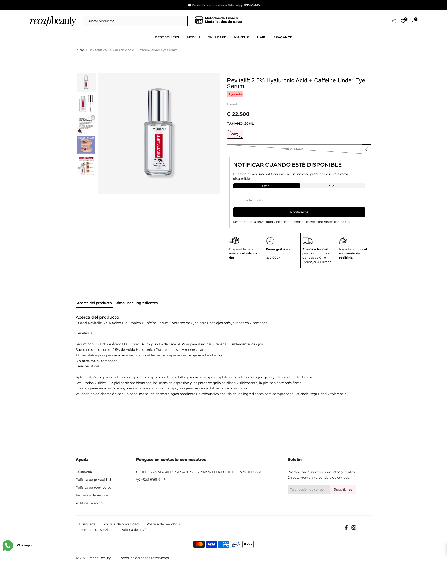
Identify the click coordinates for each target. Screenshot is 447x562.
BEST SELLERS (167, 37)
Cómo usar (124, 303)
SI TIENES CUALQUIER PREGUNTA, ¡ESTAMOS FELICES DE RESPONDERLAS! (198, 472)
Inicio (80, 49)
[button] (86, 82)
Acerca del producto (94, 303)
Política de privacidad (93, 480)
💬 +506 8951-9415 (151, 480)
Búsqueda (84, 472)
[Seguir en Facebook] (346, 529)
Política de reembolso (93, 487)
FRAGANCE (282, 37)
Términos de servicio (92, 495)
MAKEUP (241, 37)
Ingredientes (147, 303)
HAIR (261, 37)
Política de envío (89, 503)
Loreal (232, 104)
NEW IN (193, 37)
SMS (332, 186)
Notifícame (299, 212)
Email (266, 186)
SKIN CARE (217, 37)
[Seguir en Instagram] (353, 529)
